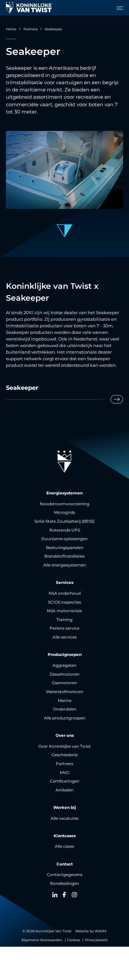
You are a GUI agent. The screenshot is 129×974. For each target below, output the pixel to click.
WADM (101, 931)
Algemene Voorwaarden (42, 940)
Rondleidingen (64, 883)
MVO (64, 772)
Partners (30, 29)
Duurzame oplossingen (64, 539)
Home (11, 29)
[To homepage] (29, 8)
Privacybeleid (96, 940)
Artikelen (64, 790)
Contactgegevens (64, 874)
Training (64, 619)
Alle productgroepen (64, 718)
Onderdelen (64, 709)
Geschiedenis (65, 755)
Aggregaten (64, 665)
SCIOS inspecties (64, 602)
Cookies (73, 940)
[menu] (118, 8)
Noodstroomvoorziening (64, 504)
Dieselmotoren (64, 674)
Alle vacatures (64, 818)
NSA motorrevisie (64, 611)
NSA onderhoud (65, 593)
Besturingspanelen (64, 547)
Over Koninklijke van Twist (64, 746)
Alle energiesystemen (64, 565)
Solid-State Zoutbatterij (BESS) (64, 521)
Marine (64, 700)
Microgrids (64, 512)
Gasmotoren (64, 683)
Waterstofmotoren (64, 691)
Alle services (65, 637)
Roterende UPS (64, 530)
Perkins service (64, 628)
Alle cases (64, 846)
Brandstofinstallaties (64, 556)
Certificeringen (64, 781)
